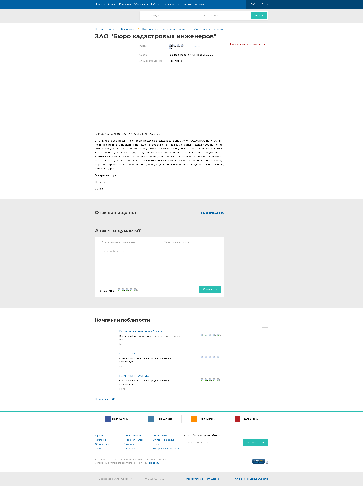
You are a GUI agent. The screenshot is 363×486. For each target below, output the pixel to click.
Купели (157, 444)
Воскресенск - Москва (166, 448)
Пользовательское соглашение (201, 478)
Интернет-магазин (193, 4)
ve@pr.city (153, 462)
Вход (265, 4)
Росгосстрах (127, 353)
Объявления (141, 4)
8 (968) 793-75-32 (154, 478)
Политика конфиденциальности (249, 478)
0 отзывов (194, 46)
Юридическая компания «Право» (140, 331)
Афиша (112, 4)
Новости (100, 4)
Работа (155, 4)
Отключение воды (163, 439)
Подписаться (255, 442)
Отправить (210, 289)
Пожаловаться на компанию (248, 44)
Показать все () (105, 399)
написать (212, 212)
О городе (129, 444)
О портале (130, 448)
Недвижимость (170, 4)
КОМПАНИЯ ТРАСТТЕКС (134, 375)
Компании (125, 4)
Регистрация (160, 435)
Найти (259, 15)
